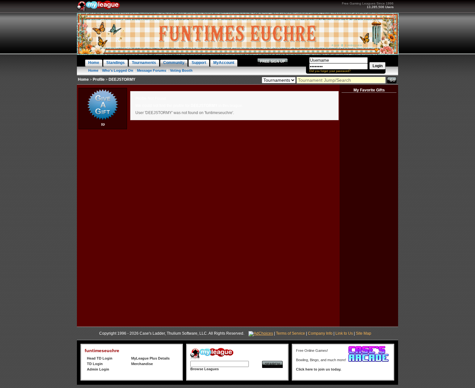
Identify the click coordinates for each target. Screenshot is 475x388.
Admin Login (98, 369)
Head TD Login (99, 358)
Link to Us (344, 333)
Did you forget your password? (330, 71)
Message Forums (151, 70)
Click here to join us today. (318, 369)
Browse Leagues (204, 369)
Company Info (320, 333)
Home (93, 70)
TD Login (95, 364)
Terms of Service (290, 333)
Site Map (363, 333)
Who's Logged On (117, 70)
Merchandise (142, 364)
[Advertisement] (103, 228)
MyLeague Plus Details (150, 358)
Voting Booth (181, 70)
